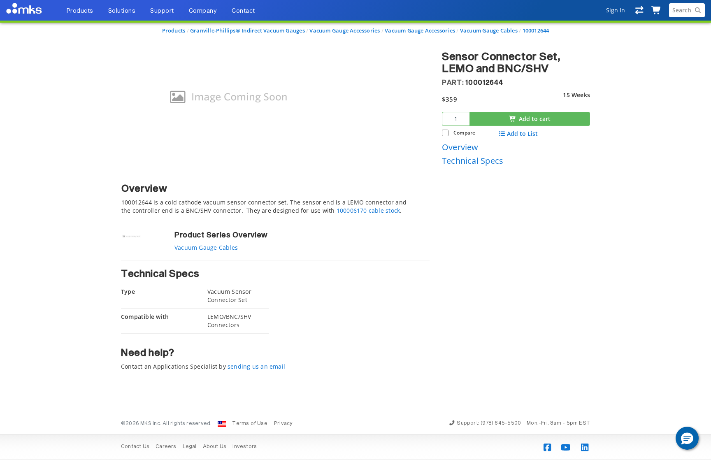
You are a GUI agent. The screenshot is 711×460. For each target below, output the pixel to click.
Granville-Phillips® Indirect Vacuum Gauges (247, 30)
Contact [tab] (243, 11)
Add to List (522, 134)
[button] (687, 438)
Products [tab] (79, 11)
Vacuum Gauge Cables (489, 30)
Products (174, 30)
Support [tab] (162, 11)
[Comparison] (639, 10)
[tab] (275, 195)
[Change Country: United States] (222, 424)
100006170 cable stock (368, 210)
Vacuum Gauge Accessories (344, 30)
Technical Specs (472, 160)
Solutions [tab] (122, 11)
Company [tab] (203, 11)
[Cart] (656, 10)
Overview (460, 147)
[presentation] (355, 230)
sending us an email (256, 366)
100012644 (536, 30)
